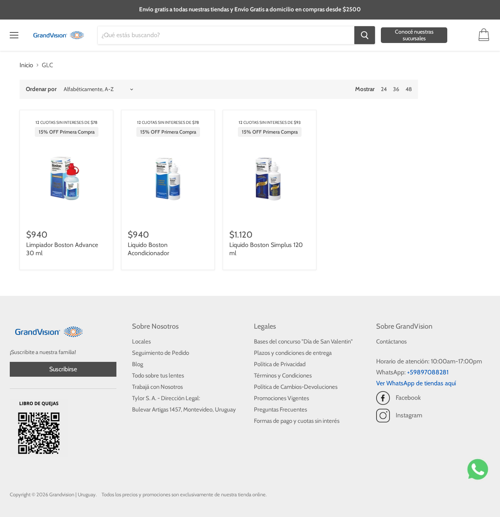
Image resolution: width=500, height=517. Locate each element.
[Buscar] (364, 35)
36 (396, 89)
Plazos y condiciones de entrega (293, 352)
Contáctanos (391, 341)
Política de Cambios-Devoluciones (296, 386)
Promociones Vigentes (281, 398)
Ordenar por (41, 89)
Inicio (26, 65)
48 (408, 89)
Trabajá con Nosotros (157, 386)
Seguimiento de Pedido (160, 352)
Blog (137, 364)
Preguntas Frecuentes (280, 409)
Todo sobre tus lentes (158, 375)
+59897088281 (427, 372)
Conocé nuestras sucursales (414, 35)
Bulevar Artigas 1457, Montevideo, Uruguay (184, 409)
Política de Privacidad (279, 364)
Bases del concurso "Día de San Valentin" (303, 341)
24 (384, 89)
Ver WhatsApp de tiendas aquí (416, 383)
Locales (141, 341)
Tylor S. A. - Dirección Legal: (166, 398)
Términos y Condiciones (283, 375)
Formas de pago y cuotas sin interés (296, 420)
